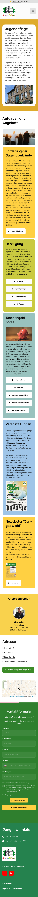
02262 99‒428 (22, 627)
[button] (19, 688)
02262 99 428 (8, 657)
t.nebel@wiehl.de (21, 630)
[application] (19, 688)
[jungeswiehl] (11, 570)
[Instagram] (11, 873)
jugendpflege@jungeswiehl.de (15, 661)
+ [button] (5, 683)
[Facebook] (4, 873)
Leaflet (12, 696)
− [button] (5, 686)
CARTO (33, 696)
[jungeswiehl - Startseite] (9, 11)
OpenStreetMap (20, 696)
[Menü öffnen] (33, 11)
